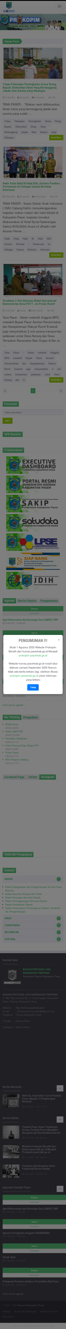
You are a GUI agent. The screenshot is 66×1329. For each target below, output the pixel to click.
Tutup (33, 687)
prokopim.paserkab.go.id (33, 655)
